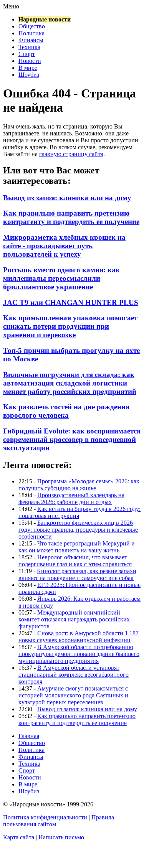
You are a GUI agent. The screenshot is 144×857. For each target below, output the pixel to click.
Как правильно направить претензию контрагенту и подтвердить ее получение (71, 217)
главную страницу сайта (71, 154)
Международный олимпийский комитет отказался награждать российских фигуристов (74, 619)
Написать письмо (61, 837)
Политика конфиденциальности (45, 817)
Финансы (30, 40)
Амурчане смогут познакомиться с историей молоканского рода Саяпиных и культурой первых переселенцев (73, 695)
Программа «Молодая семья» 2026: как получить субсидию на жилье (78, 484)
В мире (27, 67)
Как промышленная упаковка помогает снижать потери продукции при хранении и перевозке (70, 326)
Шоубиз (28, 74)
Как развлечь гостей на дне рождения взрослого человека (66, 411)
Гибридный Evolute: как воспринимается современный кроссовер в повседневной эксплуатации (72, 439)
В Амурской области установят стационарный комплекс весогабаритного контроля (73, 674)
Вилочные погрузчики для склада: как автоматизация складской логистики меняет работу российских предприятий (69, 383)
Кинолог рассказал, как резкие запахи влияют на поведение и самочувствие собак (77, 574)
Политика (31, 33)
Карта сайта (18, 837)
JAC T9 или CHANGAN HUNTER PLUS (70, 302)
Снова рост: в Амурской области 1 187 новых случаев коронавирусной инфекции (78, 636)
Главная (28, 736)
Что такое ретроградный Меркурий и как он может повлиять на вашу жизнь (76, 547)
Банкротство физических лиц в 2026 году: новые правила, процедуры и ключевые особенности (78, 529)
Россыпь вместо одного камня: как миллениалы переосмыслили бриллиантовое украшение (61, 278)
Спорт (26, 54)
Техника (29, 47)
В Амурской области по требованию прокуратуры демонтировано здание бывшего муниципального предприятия (78, 654)
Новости (29, 61)
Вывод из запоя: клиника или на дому (67, 198)
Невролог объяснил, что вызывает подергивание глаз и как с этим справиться (75, 560)
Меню (11, 6)
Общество (31, 26)
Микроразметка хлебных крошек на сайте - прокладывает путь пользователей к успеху (64, 245)
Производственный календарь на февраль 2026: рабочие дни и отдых (71, 498)
